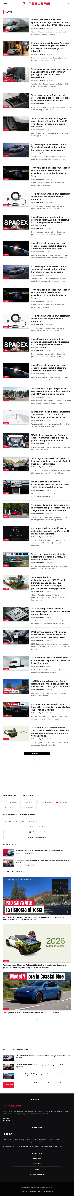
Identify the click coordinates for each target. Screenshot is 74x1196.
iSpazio (23, 1146)
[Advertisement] (37, 776)
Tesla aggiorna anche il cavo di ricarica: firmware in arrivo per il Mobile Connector (51, 196)
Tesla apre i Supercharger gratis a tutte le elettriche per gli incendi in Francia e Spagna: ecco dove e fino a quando (51, 508)
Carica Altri (35, 753)
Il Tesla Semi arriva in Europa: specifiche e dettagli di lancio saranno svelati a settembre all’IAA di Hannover (50, 22)
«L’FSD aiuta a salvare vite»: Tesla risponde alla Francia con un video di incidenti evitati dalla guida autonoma (50, 684)
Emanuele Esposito (38, 28)
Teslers (60, 1146)
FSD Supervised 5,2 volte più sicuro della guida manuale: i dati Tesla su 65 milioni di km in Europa (50, 531)
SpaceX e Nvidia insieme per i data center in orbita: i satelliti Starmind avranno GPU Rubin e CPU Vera (48, 246)
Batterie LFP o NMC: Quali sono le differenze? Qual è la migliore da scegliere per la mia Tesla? (43, 1057)
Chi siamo (37, 1158)
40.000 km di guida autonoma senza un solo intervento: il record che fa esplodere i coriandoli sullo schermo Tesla (50, 171)
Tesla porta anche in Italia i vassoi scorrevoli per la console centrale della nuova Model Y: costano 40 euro (50, 98)
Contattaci (37, 1164)
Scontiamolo (30, 1146)
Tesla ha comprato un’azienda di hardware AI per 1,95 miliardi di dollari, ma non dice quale (50, 611)
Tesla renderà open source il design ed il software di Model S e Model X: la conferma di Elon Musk (50, 557)
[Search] (68, 3)
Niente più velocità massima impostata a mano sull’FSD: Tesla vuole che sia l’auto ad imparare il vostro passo (50, 414)
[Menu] (5, 3)
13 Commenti (30, 865)
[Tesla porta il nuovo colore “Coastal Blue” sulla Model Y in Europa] (37, 991)
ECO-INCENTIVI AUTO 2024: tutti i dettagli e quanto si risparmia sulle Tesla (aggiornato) (40, 1066)
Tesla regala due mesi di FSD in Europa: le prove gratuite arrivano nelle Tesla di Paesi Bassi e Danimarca (50, 461)
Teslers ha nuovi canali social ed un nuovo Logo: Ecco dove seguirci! (38, 1083)
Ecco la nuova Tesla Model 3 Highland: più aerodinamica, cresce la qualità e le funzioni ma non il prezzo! (41, 1075)
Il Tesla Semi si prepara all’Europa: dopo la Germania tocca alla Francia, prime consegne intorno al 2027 (49, 438)
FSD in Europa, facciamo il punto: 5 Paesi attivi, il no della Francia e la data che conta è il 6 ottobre (50, 707)
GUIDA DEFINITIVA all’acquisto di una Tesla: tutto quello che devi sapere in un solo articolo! (43, 861)
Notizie (6, 31)
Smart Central (53, 1146)
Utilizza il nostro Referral (38, 832)
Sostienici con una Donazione (38, 837)
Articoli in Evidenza (12, 872)
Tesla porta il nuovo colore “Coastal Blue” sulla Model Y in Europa (31, 1013)
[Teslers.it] (37, 3)
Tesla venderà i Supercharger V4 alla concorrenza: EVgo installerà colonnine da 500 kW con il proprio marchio (50, 391)
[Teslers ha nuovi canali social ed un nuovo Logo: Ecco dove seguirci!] (8, 1085)
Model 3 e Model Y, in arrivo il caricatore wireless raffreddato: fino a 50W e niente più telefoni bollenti (50, 484)
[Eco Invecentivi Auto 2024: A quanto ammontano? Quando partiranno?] (8, 852)
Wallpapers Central (41, 1146)
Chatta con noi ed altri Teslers (38, 827)
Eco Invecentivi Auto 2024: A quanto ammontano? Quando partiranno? (39, 850)
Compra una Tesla (37, 1174)
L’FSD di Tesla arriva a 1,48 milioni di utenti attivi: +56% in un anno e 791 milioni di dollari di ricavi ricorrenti (49, 635)
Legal (37, 1169)
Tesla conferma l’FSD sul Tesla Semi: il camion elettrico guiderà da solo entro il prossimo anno (50, 660)
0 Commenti (30, 853)
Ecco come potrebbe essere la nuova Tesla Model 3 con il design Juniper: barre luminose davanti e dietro (49, 147)
